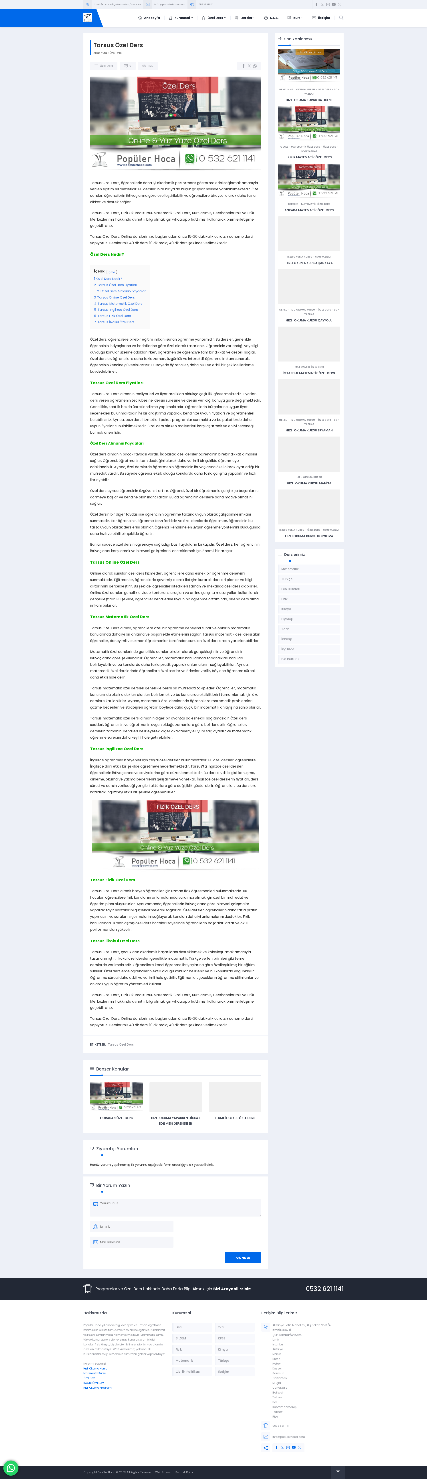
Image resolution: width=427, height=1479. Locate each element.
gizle (112, 272)
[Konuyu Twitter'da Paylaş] (249, 66)
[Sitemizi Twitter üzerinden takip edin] (322, 4)
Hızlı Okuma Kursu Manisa (309, 483)
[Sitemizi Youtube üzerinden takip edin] (334, 4)
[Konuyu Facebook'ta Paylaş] (243, 66)
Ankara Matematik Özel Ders (309, 210)
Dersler (293, 204)
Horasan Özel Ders (116, 1118)
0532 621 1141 (325, 1288)
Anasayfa (100, 53)
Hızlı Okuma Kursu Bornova (309, 536)
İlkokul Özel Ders (93, 1383)
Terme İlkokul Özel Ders (235, 1118)
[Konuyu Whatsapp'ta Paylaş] (255, 66)
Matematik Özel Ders (305, 146)
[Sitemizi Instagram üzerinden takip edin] (328, 4)
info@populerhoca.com (169, 4)
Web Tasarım (164, 1472)
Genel (283, 89)
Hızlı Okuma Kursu (302, 89)
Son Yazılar (309, 151)
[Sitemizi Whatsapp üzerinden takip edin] (339, 4)
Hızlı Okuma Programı (97, 1388)
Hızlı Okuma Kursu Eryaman (309, 430)
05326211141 (206, 4)
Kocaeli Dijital (184, 1472)
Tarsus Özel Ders (121, 1044)
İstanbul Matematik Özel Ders (309, 373)
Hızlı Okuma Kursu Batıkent (309, 100)
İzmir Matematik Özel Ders (309, 157)
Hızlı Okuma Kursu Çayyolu (309, 320)
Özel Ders (116, 53)
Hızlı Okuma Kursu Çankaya (309, 263)
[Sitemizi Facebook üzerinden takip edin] (316, 4)
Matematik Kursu (94, 1373)
